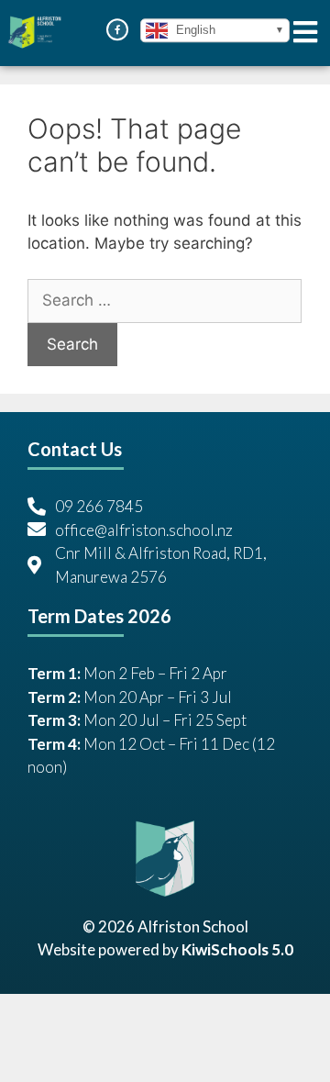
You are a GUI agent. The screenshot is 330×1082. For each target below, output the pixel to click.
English (193, 30)
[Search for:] (165, 301)
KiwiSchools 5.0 (237, 949)
